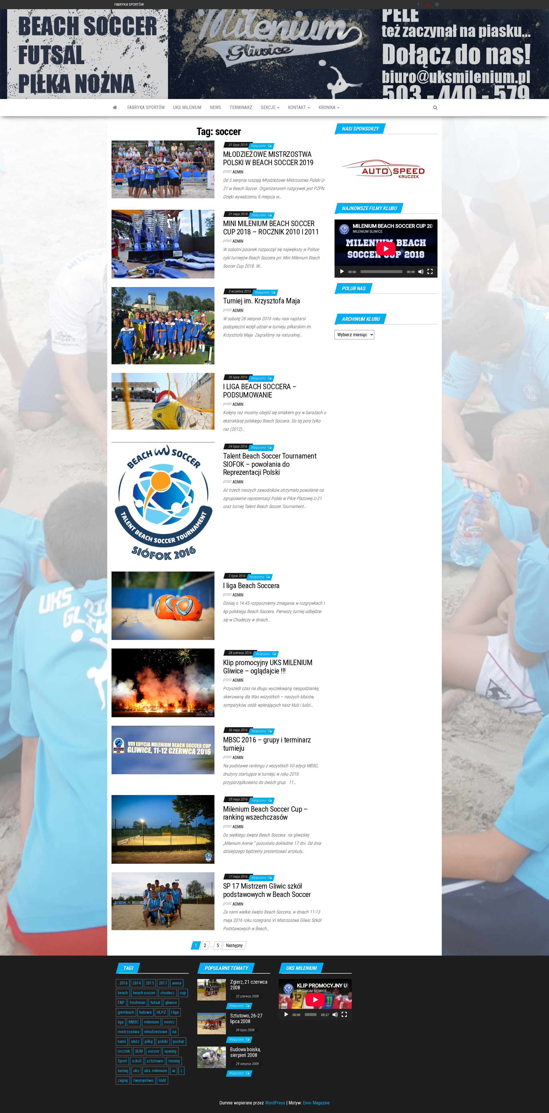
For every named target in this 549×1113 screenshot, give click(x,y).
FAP (121, 1002)
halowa (145, 1012)
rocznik (124, 1051)
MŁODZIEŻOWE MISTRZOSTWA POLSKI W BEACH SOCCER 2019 (268, 158)
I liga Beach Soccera (251, 585)
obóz (135, 1041)
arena (176, 983)
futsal (155, 1002)
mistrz (169, 1022)
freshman (137, 1002)
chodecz (167, 992)
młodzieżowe (155, 1031)
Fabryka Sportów (129, 4)
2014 (137, 983)
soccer (153, 1051)
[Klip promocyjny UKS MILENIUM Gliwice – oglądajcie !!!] (163, 682)
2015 (150, 983)
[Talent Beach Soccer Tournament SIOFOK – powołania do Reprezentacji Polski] (163, 502)
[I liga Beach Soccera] (163, 605)
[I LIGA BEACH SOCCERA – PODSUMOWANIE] (163, 401)
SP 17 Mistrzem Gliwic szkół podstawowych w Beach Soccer (267, 890)
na (174, 1031)
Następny (234, 945)
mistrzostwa (128, 1031)
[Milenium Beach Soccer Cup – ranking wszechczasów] (163, 829)
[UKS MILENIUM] (115, 107)
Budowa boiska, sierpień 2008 (245, 1052)
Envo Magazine (316, 1103)
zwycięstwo (143, 1080)
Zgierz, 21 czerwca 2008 (248, 985)
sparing (170, 1051)
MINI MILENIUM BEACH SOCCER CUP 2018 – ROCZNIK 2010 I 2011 (271, 227)
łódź (162, 1080)
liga (121, 1022)
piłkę (149, 1041)
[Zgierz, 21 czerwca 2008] (211, 989)
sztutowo (155, 1060)
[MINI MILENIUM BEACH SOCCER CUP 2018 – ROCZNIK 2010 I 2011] (163, 243)
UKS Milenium (187, 107)
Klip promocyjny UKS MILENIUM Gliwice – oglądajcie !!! (267, 666)
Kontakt (297, 107)
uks (136, 1070)
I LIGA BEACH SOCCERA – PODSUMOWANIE (260, 390)
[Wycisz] (421, 271)
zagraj (123, 1080)
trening (174, 1060)
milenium (151, 1022)
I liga (175, 1012)
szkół (137, 1060)
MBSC (134, 1022)
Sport (122, 1060)
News (215, 107)
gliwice (171, 1002)
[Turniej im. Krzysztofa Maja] (163, 325)
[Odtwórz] (342, 271)
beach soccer (144, 992)
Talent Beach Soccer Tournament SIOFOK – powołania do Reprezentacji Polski (269, 464)
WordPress (275, 1103)
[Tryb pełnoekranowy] (430, 271)
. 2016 (123, 983)
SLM (139, 1051)
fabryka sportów (146, 107)
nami (122, 1041)
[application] (386, 249)
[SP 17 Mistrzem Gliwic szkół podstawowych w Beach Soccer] (163, 901)
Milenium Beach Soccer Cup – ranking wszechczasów (265, 813)
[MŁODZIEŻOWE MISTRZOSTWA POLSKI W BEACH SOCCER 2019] (163, 169)
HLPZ (161, 1012)
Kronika (328, 107)
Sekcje (269, 107)
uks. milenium (155, 1070)
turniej (123, 1070)
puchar (178, 1041)
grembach (126, 1012)
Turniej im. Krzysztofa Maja (261, 300)
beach (123, 992)
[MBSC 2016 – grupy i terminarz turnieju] (163, 749)
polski (163, 1041)
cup (183, 992)
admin (237, 172)
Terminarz (241, 107)
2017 (163, 983)
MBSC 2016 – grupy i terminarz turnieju (267, 744)
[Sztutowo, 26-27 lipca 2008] (211, 1023)
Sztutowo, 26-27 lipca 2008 (246, 1018)
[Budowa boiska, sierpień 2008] (211, 1057)
